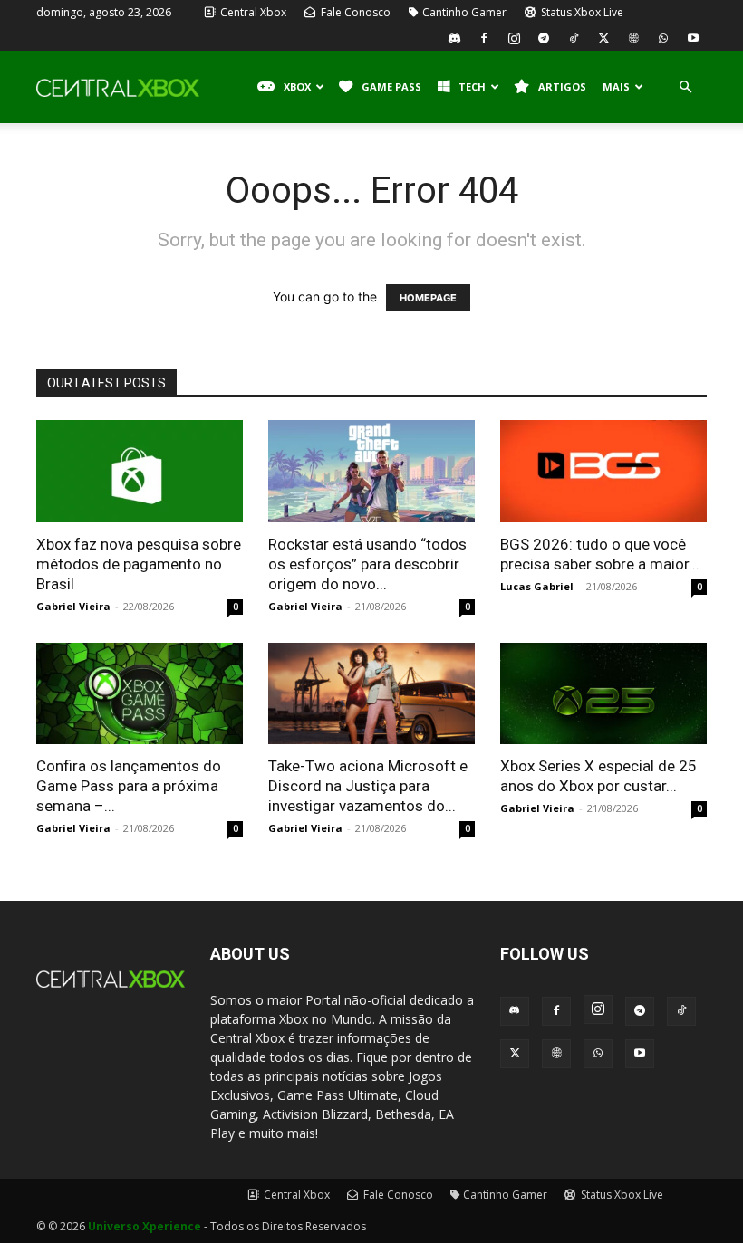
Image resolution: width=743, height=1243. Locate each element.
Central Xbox (251, 12)
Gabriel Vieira (73, 606)
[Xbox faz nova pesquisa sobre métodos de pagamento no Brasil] (139, 471)
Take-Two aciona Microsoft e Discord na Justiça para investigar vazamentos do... (368, 786)
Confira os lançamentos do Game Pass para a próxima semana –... (128, 786)
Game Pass (391, 86)
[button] (685, 87)
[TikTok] (573, 38)
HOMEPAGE (428, 298)
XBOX (297, 86)
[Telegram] (543, 38)
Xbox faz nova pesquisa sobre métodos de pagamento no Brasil (138, 564)
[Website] (633, 38)
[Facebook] (483, 38)
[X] (603, 38)
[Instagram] (513, 38)
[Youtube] (693, 38)
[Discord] (454, 38)
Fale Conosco (354, 12)
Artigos (562, 86)
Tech (472, 86)
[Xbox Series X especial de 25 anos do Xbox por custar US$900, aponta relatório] (603, 694)
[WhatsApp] (663, 38)
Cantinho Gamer (464, 12)
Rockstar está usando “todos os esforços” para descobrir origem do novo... (367, 564)
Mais (616, 86)
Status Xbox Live (580, 12)
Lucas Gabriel (537, 586)
